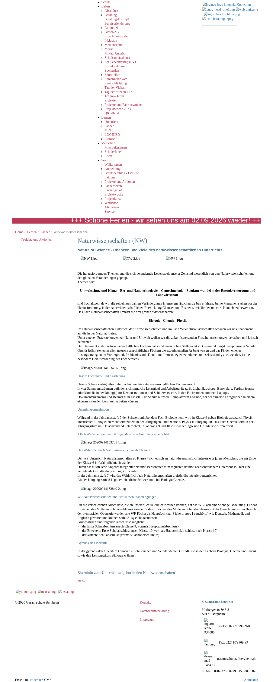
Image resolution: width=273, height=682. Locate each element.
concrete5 (36, 680)
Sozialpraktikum (115, 66)
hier (79, 581)
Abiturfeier (112, 207)
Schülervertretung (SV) (120, 62)
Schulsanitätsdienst (117, 57)
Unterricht (111, 122)
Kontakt (145, 602)
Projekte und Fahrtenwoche (123, 104)
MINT (109, 130)
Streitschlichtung (116, 83)
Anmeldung (113, 169)
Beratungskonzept (117, 19)
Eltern (109, 156)
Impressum (147, 619)
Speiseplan (112, 70)
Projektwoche (114, 194)
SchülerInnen (113, 151)
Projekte (110, 100)
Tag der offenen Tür (118, 92)
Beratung (111, 15)
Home (19, 232)
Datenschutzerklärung (154, 611)
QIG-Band (112, 113)
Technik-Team (114, 96)
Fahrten (110, 177)
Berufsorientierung (117, 23)
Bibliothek (112, 27)
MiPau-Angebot (115, 53)
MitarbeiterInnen (116, 147)
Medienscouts (114, 45)
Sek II (105, 160)
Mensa (109, 49)
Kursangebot (113, 190)
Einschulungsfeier (117, 36)
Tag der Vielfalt (115, 87)
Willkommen (113, 164)
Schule (105, 2)
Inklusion (111, 40)
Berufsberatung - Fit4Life (122, 173)
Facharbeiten (113, 186)
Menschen (108, 143)
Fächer (109, 126)
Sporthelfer (112, 75)
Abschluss (111, 10)
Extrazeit (110, 139)
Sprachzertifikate (116, 79)
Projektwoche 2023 (118, 109)
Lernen (106, 117)
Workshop (111, 203)
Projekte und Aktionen (120, 181)
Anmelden (251, 680)
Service (110, 211)
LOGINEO (112, 134)
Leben (105, 6)
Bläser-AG (112, 32)
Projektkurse (113, 198)
